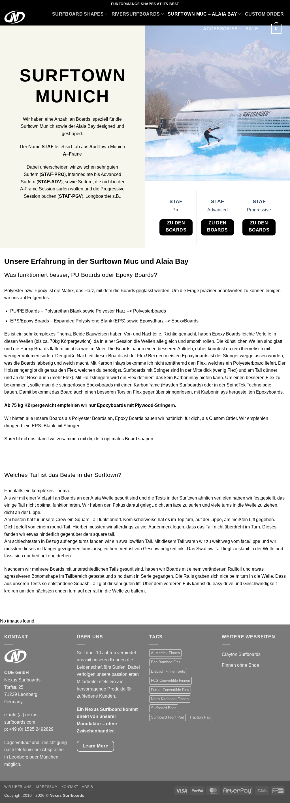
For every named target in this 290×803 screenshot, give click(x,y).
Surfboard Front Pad (167, 717)
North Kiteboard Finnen (170, 699)
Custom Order (264, 14)
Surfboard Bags (163, 708)
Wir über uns (17, 787)
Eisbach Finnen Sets (168, 671)
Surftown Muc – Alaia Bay (202, 14)
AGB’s (87, 787)
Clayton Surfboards (241, 654)
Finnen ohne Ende (240, 665)
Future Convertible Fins (170, 690)
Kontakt (69, 787)
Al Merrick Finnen (165, 653)
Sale (252, 28)
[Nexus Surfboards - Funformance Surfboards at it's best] (15, 17)
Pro (176, 209)
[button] (276, 29)
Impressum (46, 787)
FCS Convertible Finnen (170, 680)
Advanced (217, 209)
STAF (175, 201)
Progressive (259, 209)
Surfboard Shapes (78, 14)
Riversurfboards (136, 14)
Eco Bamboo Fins (165, 662)
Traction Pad (199, 717)
